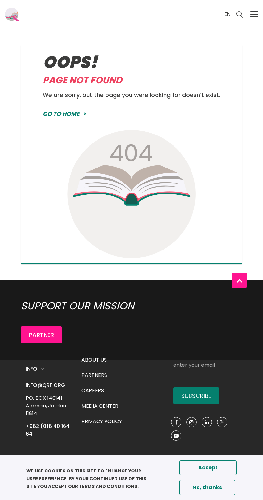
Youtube (176, 435)
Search (240, 14)
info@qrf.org (45, 385)
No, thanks (207, 487)
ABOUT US (94, 360)
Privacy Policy (101, 421)
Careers (92, 390)
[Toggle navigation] (254, 14)
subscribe (196, 396)
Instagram (191, 422)
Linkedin (207, 422)
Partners (94, 375)
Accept (208, 467)
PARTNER (41, 335)
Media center (99, 406)
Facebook (176, 422)
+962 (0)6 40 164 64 (48, 430)
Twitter (222, 422)
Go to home (61, 114)
